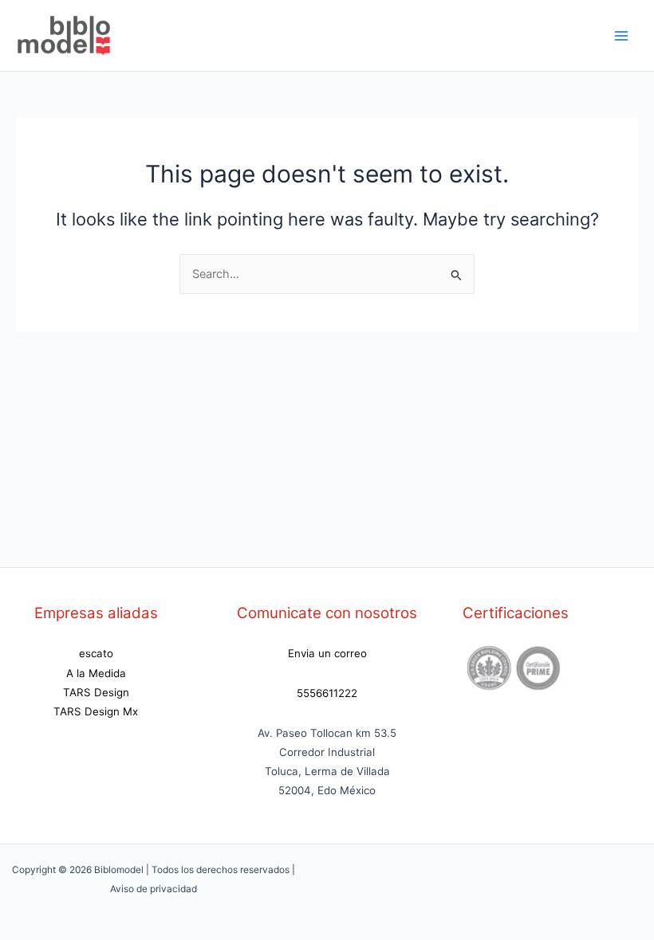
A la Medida (96, 673)
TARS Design (96, 692)
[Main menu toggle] (621, 36)
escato (96, 653)
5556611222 (327, 693)
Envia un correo (327, 653)
